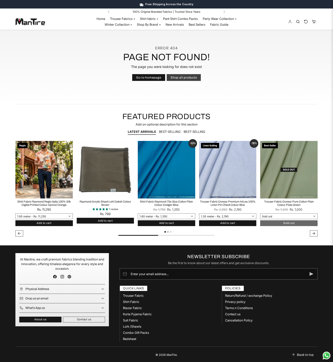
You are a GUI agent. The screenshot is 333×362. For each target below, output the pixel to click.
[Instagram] (62, 276)
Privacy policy (235, 302)
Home (101, 19)
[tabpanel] (166, 189)
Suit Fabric (130, 320)
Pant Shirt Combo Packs (180, 19)
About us (40, 319)
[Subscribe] (311, 274)
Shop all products (184, 77)
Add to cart (44, 223)
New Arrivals (175, 24)
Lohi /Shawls (132, 326)
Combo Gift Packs (136, 333)
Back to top (305, 354)
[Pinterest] (69, 276)
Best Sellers (197, 24)
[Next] (224, 12)
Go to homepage (148, 77)
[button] (298, 22)
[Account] (290, 22)
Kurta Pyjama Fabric (137, 314)
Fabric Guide (219, 24)
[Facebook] (55, 276)
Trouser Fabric (133, 296)
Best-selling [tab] (170, 132)
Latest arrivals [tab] (142, 132)
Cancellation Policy (239, 320)
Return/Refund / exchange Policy (248, 296)
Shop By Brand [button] (148, 24)
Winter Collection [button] (117, 24)
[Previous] (109, 12)
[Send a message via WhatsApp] (326, 355)
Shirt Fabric (131, 302)
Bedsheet (129, 339)
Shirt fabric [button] (148, 19)
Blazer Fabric (132, 308)
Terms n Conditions (239, 308)
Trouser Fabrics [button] (121, 19)
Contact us (84, 319)
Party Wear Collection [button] (219, 19)
